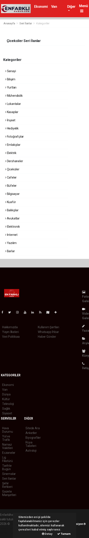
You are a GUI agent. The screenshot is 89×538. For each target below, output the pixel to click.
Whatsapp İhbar (48, 332)
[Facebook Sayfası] (4, 312)
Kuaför (11, 202)
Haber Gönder (47, 336)
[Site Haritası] (49, 312)
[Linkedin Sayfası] (34, 312)
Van (54, 7)
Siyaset (7, 413)
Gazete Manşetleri (9, 493)
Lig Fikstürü (7, 459)
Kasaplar (12, 112)
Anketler (31, 433)
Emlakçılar (13, 144)
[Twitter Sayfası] (11, 312)
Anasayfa (9, 23)
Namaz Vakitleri (7, 446)
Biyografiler (33, 437)
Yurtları (11, 87)
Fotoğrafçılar (15, 136)
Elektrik (11, 153)
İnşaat (10, 120)
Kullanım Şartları (48, 327)
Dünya (6, 394)
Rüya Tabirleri (30, 444)
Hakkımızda (10, 327)
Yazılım (11, 243)
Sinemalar (9, 474)
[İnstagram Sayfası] (19, 312)
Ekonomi (41, 7)
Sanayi (11, 71)
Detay (48, 533)
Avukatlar (13, 218)
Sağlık (6, 408)
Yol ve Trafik (6, 438)
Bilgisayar (13, 194)
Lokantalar (13, 104)
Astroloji (30, 450)
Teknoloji (8, 404)
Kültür (6, 399)
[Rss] (42, 312)
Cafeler (11, 177)
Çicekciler (12, 169)
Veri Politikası (11, 336)
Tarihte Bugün (7, 467)
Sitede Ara (32, 428)
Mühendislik (14, 95)
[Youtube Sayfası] (27, 312)
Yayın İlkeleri (10, 332)
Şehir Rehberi (7, 485)
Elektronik (13, 226)
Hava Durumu (7, 429)
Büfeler (11, 185)
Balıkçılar (12, 210)
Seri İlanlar (25, 23)
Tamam (65, 533)
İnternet (11, 234)
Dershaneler (14, 161)
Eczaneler (8, 452)
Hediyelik (12, 128)
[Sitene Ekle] (57, 312)
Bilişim (10, 79)
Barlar (10, 251)
